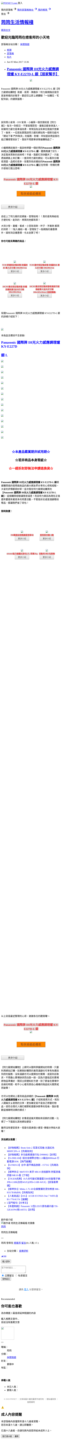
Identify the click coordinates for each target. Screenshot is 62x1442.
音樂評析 (23, 1251)
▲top (3, 1256)
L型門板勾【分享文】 (18, 1203)
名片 (9, 57)
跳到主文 (5, 30)
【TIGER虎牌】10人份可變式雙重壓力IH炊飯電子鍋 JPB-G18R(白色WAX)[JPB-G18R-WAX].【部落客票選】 (33, 1182)
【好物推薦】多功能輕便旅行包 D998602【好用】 (32, 1154)
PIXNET (13, 1399)
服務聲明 (31, 1402)
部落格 (10, 53)
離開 (16, 1436)
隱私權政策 (51, 1399)
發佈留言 (6, 1279)
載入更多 (6, 1261)
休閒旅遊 (24, 44)
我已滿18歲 (7, 1436)
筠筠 (3, 1226)
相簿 (9, 50)
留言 (23, 1243)
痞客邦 (17, 1243)
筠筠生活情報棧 (17, 22)
